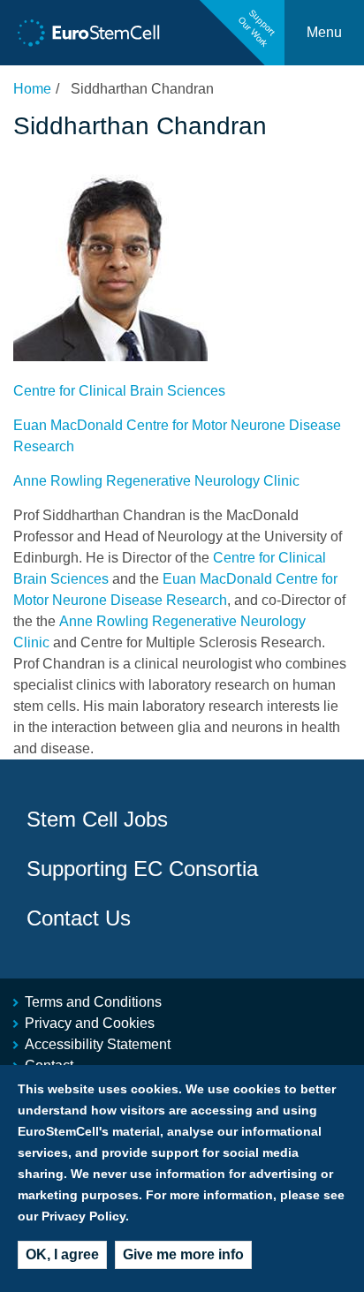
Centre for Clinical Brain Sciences (119, 390)
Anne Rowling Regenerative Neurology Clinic (156, 480)
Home (32, 88)
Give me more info (183, 1254)
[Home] (89, 33)
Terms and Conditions (93, 1001)
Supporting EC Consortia (142, 868)
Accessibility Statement (98, 1044)
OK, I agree (62, 1254)
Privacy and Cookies (90, 1023)
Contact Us (79, 918)
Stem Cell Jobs (97, 819)
